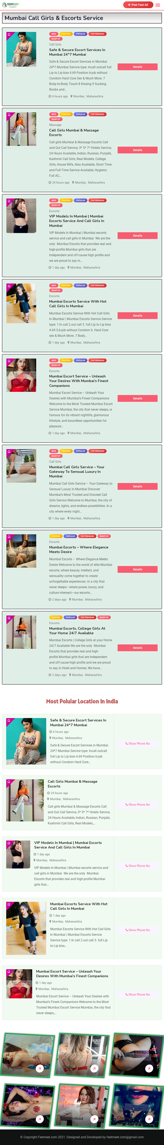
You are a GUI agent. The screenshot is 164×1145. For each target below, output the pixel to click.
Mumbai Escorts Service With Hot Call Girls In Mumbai (77, 303)
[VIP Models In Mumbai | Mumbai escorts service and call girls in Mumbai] (21, 216)
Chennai (124, 1118)
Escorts (54, 211)
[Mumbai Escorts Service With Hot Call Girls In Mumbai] (21, 303)
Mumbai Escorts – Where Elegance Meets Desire (78, 549)
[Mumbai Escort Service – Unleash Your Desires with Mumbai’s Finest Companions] (21, 375)
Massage (55, 125)
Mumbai (78, 96)
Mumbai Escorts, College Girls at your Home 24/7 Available (77, 630)
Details (137, 66)
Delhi (67, 1067)
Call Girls (55, 44)
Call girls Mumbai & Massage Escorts (74, 132)
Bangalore (17, 1118)
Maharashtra (94, 96)
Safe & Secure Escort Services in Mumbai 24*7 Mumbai (77, 52)
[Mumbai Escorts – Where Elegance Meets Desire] (21, 551)
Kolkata (124, 1067)
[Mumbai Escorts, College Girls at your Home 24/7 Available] (21, 632)
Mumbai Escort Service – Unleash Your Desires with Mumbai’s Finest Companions (78, 381)
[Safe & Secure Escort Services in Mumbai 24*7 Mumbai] (21, 49)
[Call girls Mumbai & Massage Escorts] (21, 129)
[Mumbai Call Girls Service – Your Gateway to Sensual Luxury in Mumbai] (21, 465)
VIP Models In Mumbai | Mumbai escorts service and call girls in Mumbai (76, 221)
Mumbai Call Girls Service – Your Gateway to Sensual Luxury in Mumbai (76, 472)
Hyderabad (73, 1118)
